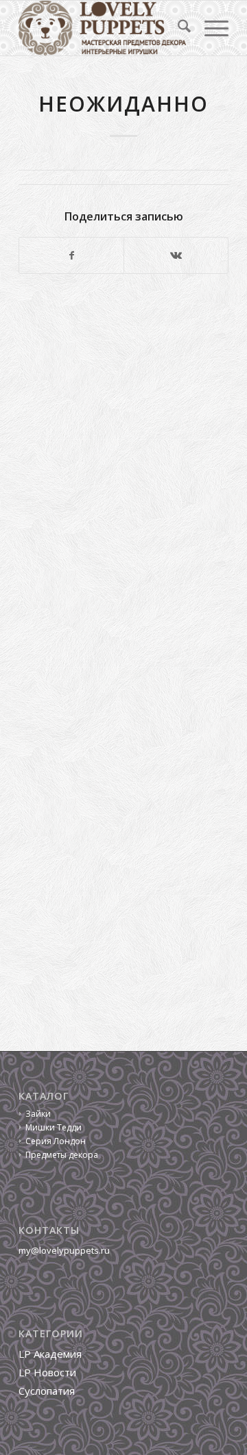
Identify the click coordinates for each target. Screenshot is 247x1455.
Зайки (38, 1113)
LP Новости (47, 1372)
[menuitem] (177, 28)
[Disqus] (123, 472)
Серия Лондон (55, 1141)
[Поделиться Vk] (176, 255)
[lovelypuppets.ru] (103, 28)
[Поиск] (177, 28)
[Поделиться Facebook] (71, 255)
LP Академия (50, 1354)
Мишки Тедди (53, 1127)
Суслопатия (47, 1390)
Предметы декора (61, 1155)
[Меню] (209, 28)
